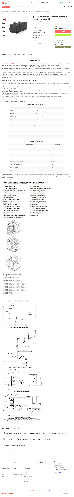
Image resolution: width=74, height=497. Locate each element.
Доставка (30, 54)
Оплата (24, 54)
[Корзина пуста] (71, 6)
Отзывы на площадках (17, 474)
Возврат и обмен (27, 477)
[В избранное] (66, 21)
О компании (15, 470)
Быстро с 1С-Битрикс (6, 493)
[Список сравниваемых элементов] (64, 6)
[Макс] (65, 3)
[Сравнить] (68, 21)
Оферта (70, 490)
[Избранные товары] (68, 6)
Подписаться (41, 462)
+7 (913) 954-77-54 (45, 2)
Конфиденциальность (63, 490)
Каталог (3, 470)
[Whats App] (63, 3)
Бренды (3, 474)
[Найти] (37, 2)
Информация (27, 468)
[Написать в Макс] (60, 473)
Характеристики (17, 54)
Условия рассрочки (28, 476)
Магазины (26, 481)
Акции (3, 472)
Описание (4, 54)
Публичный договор (28, 479)
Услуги (3, 476)
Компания (15, 468)
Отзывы (10, 54)
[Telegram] (60, 3)
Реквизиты (26, 470)
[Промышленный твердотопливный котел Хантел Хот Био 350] (18, 28)
